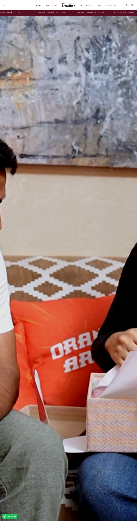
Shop (47, 5)
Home (39, 5)
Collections (86, 5)
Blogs (98, 5)
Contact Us (110, 5)
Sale (54, 5)
